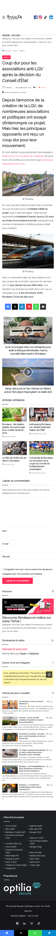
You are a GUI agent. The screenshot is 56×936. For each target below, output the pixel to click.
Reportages (11, 855)
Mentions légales (18, 916)
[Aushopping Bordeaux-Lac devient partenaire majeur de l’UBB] (41, 414)
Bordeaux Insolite (13, 832)
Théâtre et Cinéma (14, 865)
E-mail (5, 544)
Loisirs (8, 847)
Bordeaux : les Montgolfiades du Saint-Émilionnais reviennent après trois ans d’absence (32, 768)
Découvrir (34, 838)
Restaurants (35, 855)
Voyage (9, 868)
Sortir (32, 859)
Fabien (8, 87)
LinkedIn (51, 17)
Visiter (32, 865)
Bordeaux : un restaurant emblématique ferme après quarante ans (30, 787)
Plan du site (33, 916)
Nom (5, 531)
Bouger (33, 832)
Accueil (7, 51)
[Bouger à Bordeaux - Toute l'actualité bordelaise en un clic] (14, 17)
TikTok (45, 17)
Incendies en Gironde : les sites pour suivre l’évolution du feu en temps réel (32, 736)
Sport (32, 862)
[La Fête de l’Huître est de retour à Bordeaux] (14, 448)
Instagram (40, 17)
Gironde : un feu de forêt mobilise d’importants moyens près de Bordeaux (31, 720)
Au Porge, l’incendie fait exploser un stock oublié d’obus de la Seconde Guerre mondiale (32, 752)
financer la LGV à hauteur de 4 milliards (23, 156)
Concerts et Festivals (15, 835)
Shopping (10, 859)
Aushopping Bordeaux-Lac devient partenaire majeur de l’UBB (40, 427)
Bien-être (34, 829)
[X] (15, 307)
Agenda (33, 826)
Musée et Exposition (14, 850)
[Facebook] (8, 307)
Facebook (35, 17)
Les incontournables (39, 841)
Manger (33, 847)
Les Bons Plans (12, 843)
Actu (15, 51)
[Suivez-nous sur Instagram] (49, 674)
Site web (6, 556)
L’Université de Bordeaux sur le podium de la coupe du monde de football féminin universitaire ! (41, 463)
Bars (8, 829)
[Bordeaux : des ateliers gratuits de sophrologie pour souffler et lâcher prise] (14, 414)
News (22, 51)
